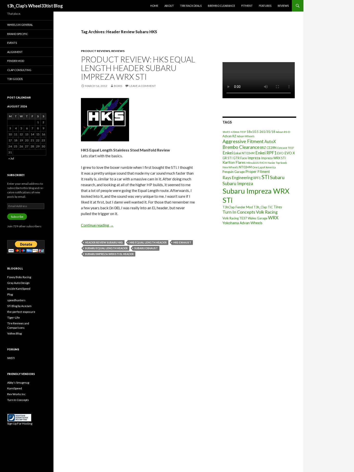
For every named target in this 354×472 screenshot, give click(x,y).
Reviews (283, 5)
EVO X (289, 153)
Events (12, 42)
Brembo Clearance (221, 5)
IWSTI (11, 358)
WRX (273, 217)
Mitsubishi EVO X (256, 162)
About (169, 5)
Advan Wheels (246, 136)
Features (265, 5)
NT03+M (245, 167)
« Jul (11, 158)
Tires (278, 207)
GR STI (227, 158)
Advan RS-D (283, 131)
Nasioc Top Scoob (277, 162)
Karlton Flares (234, 162)
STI (265, 177)
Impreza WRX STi (273, 158)
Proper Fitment (257, 171)
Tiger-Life (13, 317)
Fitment (247, 5)
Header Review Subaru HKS (104, 242)
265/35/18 (267, 132)
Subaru (277, 177)
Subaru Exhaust (146, 248)
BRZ (263, 148)
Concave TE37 (285, 147)
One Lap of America (264, 167)
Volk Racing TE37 (235, 218)
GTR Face (240, 158)
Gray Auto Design (18, 283)
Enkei (228, 152)
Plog (10, 294)
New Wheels (230, 167)
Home (154, 5)
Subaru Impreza (238, 183)
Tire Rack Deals (191, 5)
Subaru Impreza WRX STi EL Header (109, 254)
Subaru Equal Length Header (106, 248)
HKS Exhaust (182, 242)
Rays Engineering (238, 177)
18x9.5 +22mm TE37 (234, 131)
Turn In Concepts (239, 212)
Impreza (254, 158)
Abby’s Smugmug (18, 382)
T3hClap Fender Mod (238, 207)
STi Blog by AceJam (19, 306)
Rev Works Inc (16, 394)
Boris (118, 86)
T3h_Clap (260, 207)
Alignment (15, 51)
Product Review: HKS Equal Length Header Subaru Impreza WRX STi (138, 67)
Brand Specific (17, 33)
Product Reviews (95, 51)
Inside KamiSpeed (18, 288)
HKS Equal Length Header (148, 242)
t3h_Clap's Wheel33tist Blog (35, 5)
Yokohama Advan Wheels (242, 223)
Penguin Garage (234, 172)
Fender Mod (15, 60)
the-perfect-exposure (21, 312)
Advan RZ (229, 136)
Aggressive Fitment (243, 141)
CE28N (271, 148)
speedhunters (16, 300)
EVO (280, 153)
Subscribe (17, 216)
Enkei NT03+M (244, 153)
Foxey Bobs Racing (19, 277)
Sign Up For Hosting (19, 423)
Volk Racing (267, 212)
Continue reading (97, 225)
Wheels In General (20, 24)
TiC (270, 207)
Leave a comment (142, 86)
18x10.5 (253, 132)
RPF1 (257, 178)
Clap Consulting (19, 70)
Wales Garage (257, 218)
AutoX (270, 141)
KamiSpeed (14, 388)
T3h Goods (15, 78)
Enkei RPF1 (265, 152)
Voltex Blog (14, 333)
